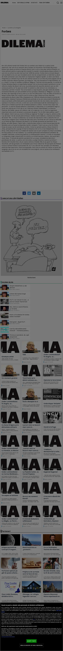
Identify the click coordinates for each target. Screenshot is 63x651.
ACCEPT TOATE (31, 641)
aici (34, 619)
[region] (31, 626)
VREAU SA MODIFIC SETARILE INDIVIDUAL (31, 645)
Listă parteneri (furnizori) (8, 636)
